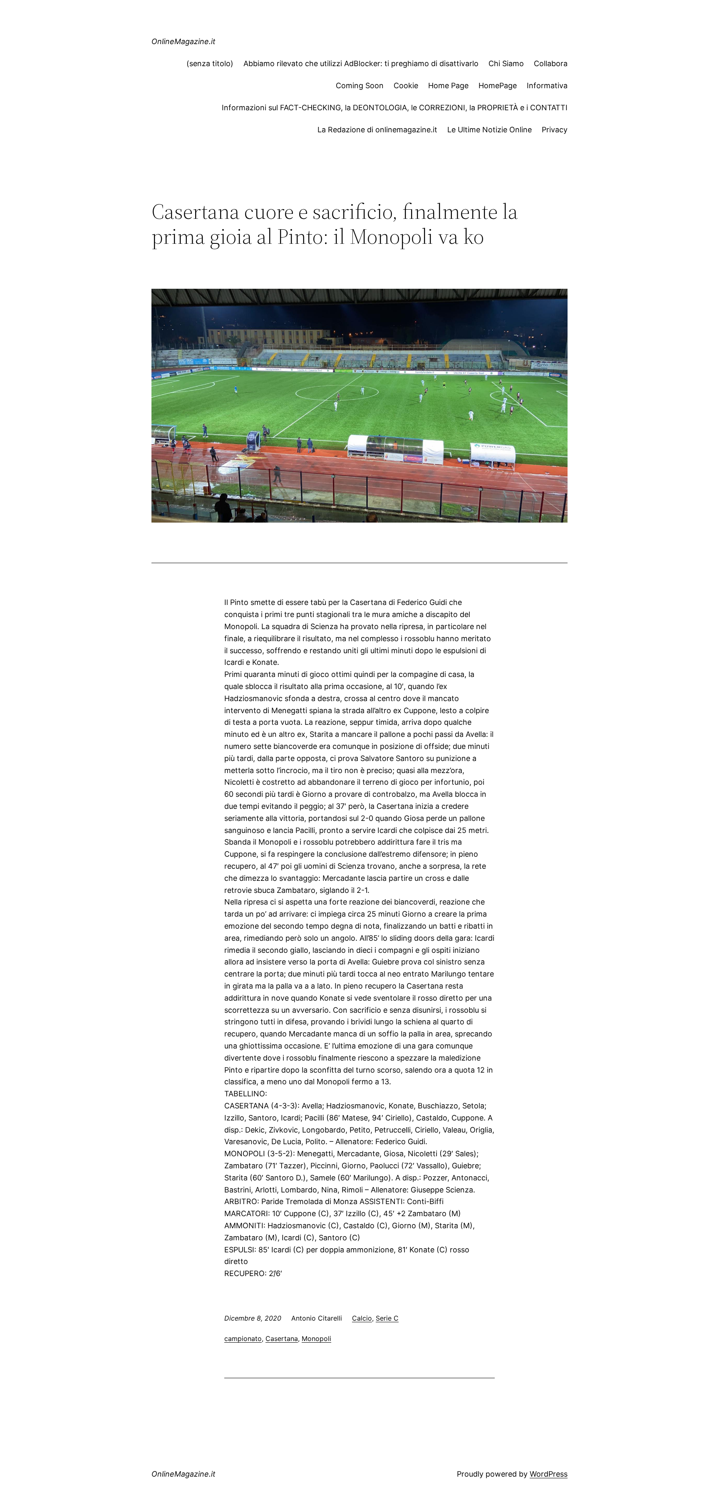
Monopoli (316, 1338)
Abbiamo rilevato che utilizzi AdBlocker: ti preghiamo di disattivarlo (361, 63)
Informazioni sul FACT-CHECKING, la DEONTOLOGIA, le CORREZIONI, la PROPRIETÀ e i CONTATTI (395, 107)
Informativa (547, 85)
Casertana (281, 1338)
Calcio (362, 1318)
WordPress (549, 1474)
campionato (243, 1338)
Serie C (387, 1318)
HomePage (498, 85)
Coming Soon (360, 85)
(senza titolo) (209, 63)
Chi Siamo (506, 63)
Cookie (406, 85)
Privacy (555, 129)
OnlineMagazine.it (183, 41)
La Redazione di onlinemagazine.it (377, 129)
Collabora (551, 63)
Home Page (448, 85)
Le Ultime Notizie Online (489, 129)
